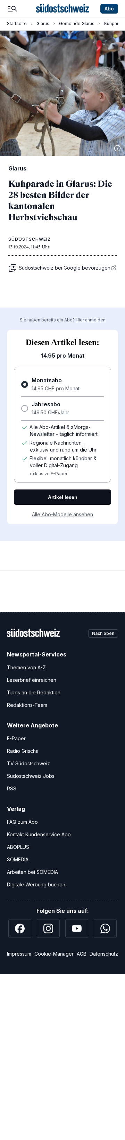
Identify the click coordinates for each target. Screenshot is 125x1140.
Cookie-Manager (54, 954)
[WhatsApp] (105, 928)
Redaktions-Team (27, 705)
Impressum (19, 954)
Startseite (17, 23)
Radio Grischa (23, 751)
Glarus (42, 23)
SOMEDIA (17, 859)
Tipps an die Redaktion (33, 692)
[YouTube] (76, 928)
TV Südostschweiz (28, 763)
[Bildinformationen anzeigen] (117, 148)
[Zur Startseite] (62, 9)
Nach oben (103, 633)
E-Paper (16, 738)
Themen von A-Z (26, 667)
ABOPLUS (18, 847)
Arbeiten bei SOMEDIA (32, 872)
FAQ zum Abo (22, 822)
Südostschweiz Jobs (31, 776)
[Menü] (12, 9)
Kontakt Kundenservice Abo (39, 834)
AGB (81, 954)
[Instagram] (48, 928)
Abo (109, 8)
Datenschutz (104, 954)
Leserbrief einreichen (31, 680)
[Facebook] (19, 928)
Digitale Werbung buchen (36, 884)
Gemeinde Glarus (76, 23)
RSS (11, 788)
